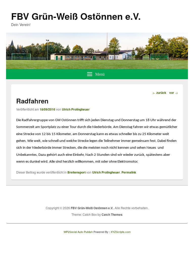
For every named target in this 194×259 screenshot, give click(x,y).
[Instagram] (178, 195)
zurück (159, 92)
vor (173, 92)
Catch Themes (112, 214)
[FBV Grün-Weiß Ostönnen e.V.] (97, 67)
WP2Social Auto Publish (78, 232)
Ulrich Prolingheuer (76, 109)
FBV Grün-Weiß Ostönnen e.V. (76, 16)
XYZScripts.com (121, 232)
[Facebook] (167, 195)
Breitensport (76, 172)
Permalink (129, 172)
